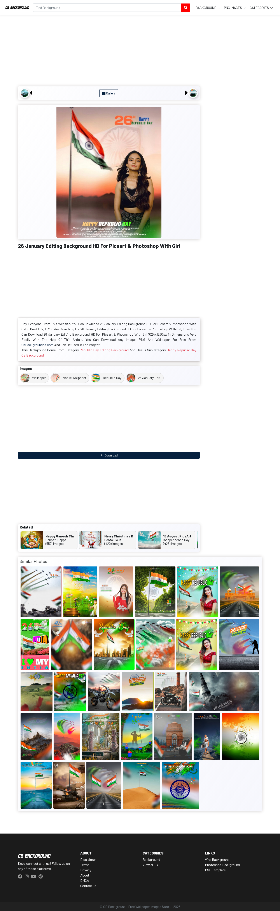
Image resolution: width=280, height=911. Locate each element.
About (84, 875)
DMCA (84, 880)
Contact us (88, 886)
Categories (260, 8)
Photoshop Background (222, 865)
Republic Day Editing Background (104, 350)
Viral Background (217, 859)
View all (148, 865)
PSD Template (215, 870)
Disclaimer (88, 859)
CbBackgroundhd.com (37, 345)
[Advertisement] (109, 51)
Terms (84, 865)
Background (206, 8)
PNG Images (233, 8)
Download (111, 455)
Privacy (85, 870)
